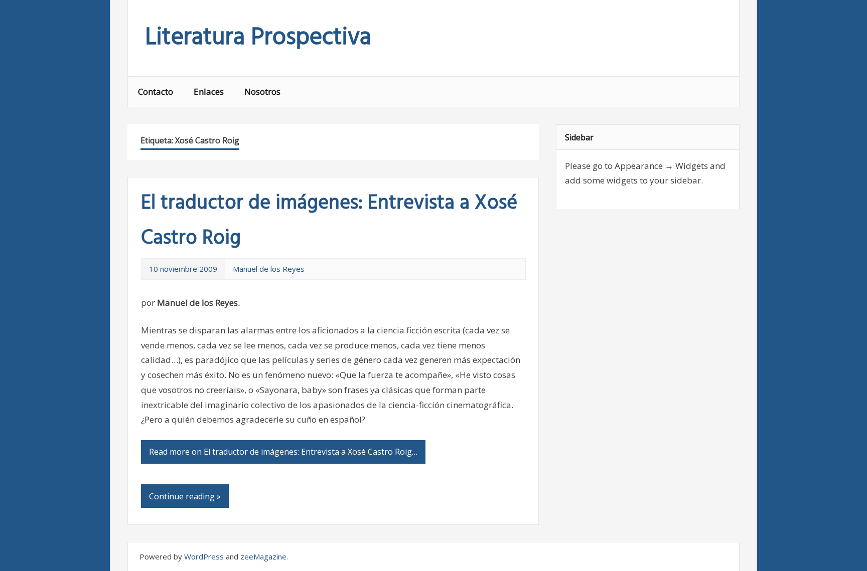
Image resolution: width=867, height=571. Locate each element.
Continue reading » (185, 496)
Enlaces (209, 91)
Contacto (155, 91)
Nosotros (262, 91)
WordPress (204, 556)
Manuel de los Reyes (269, 269)
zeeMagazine (263, 556)
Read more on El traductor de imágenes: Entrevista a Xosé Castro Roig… (283, 451)
